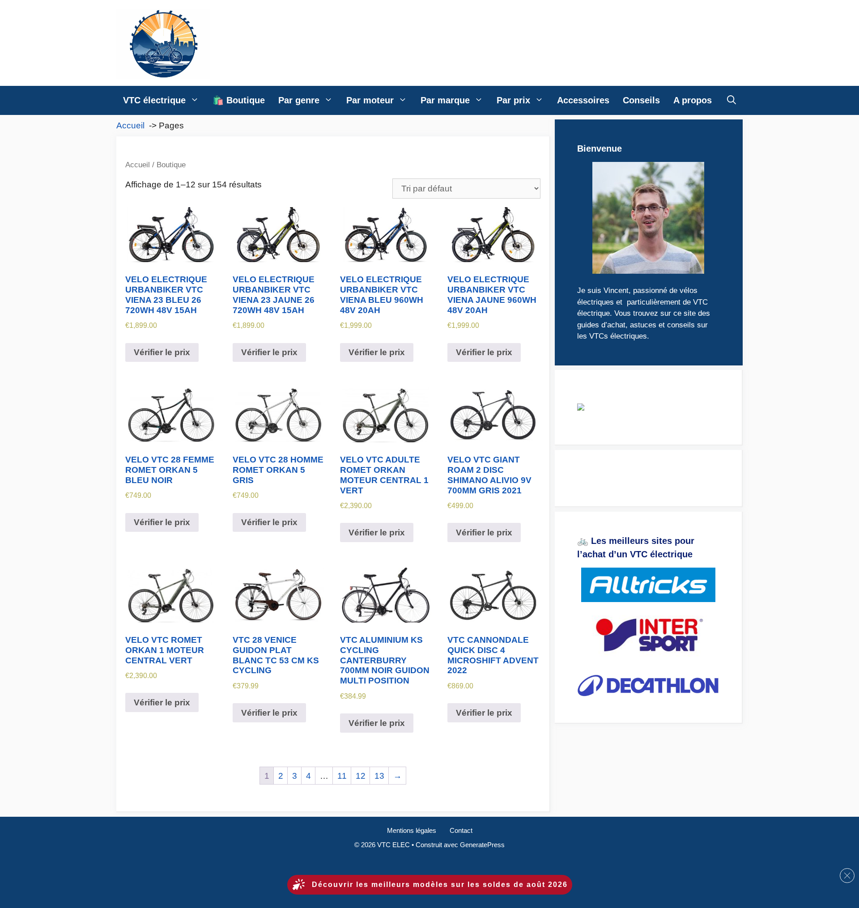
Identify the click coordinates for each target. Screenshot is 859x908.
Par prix (513, 100)
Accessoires (583, 100)
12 (361, 776)
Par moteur (370, 100)
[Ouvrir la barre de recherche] (731, 100)
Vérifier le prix (162, 352)
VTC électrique (154, 100)
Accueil (137, 164)
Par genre (298, 100)
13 (379, 776)
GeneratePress (482, 845)
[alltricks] (648, 585)
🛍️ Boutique (239, 100)
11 (342, 776)
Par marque (445, 100)
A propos (692, 100)
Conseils (641, 100)
